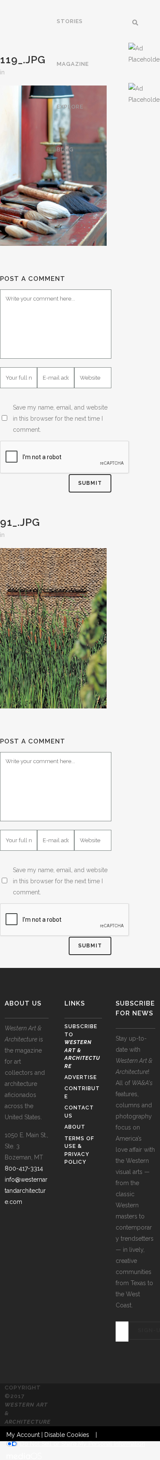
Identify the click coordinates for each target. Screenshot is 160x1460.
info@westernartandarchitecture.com (26, 1190)
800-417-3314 (24, 1168)
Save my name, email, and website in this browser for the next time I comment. (60, 418)
